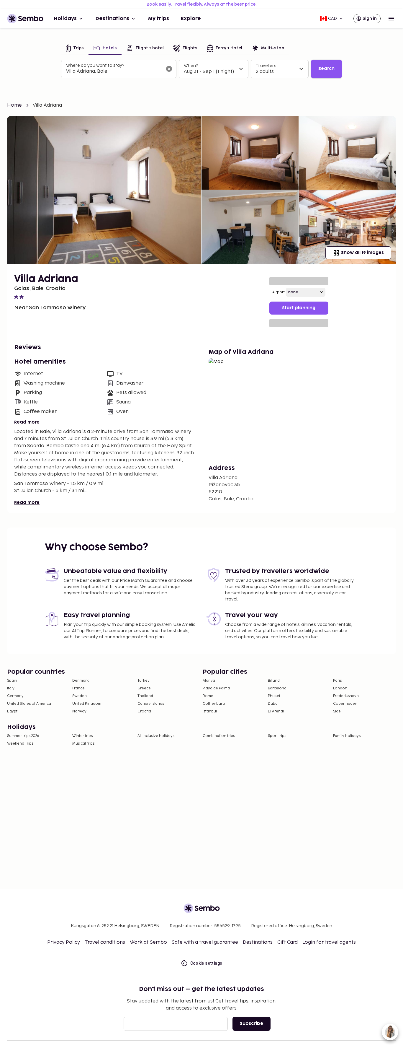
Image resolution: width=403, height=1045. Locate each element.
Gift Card (287, 942)
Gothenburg (214, 703)
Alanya (209, 680)
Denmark (80, 680)
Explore (191, 18)
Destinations (112, 18)
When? (191, 65)
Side (337, 711)
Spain (12, 680)
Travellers (266, 65)
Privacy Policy (63, 942)
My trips (158, 18)
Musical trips (83, 743)
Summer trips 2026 (23, 736)
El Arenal (276, 711)
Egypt (12, 711)
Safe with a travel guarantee (205, 942)
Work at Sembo (148, 942)
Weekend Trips (20, 743)
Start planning (298, 308)
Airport (278, 292)
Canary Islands (150, 703)
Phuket (274, 696)
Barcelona (277, 688)
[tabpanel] (201, 69)
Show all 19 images (362, 253)
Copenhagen (345, 703)
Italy (10, 688)
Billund (274, 680)
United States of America (29, 703)
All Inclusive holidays (155, 736)
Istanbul (210, 711)
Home (14, 105)
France (78, 688)
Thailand (145, 696)
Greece (144, 688)
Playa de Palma (216, 688)
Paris (337, 680)
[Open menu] (391, 18)
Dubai (273, 703)
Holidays (65, 18)
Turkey (143, 680)
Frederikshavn (346, 696)
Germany (15, 696)
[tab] (75, 48)
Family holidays (347, 736)
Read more (27, 422)
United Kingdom (86, 703)
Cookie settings (206, 963)
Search (326, 69)
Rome (208, 696)
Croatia (144, 711)
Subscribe (251, 1024)
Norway (79, 711)
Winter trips (82, 736)
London (340, 688)
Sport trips (277, 736)
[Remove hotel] (169, 68)
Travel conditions (105, 942)
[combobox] (114, 71)
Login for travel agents (329, 942)
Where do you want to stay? (95, 65)
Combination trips (219, 736)
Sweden (79, 696)
